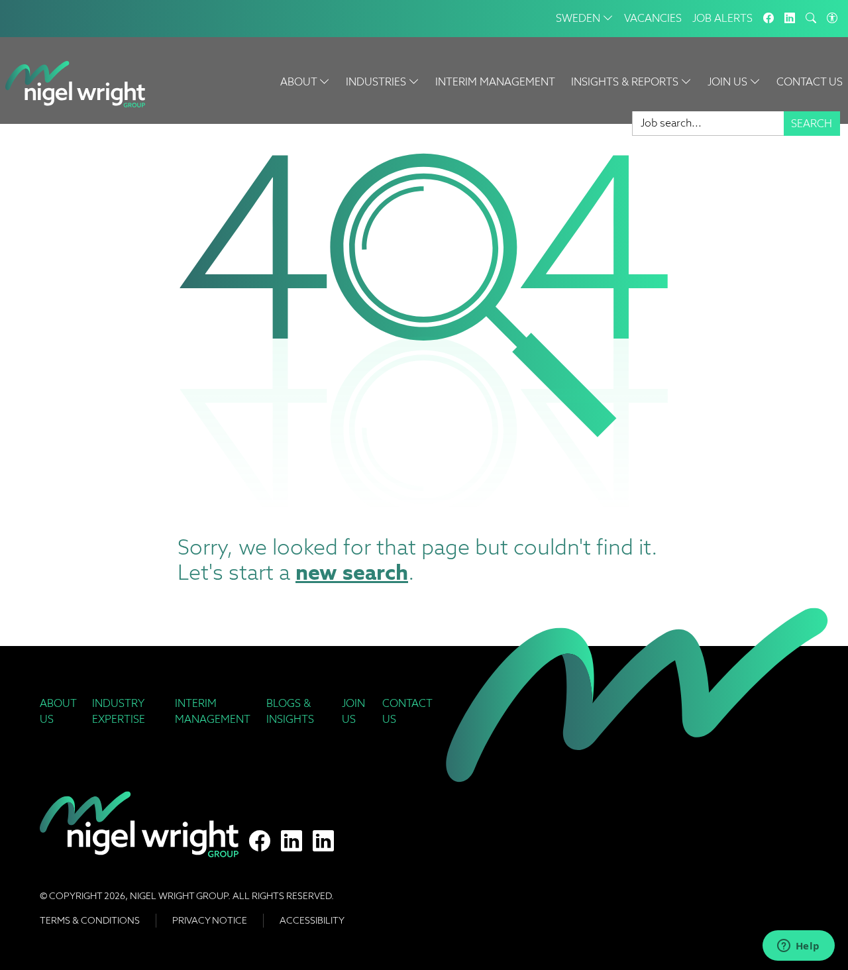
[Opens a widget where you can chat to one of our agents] (798, 946)
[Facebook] (768, 18)
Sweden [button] (579, 18)
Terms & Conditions (90, 920)
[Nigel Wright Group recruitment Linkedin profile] (291, 841)
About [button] (299, 82)
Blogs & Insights (290, 711)
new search (351, 572)
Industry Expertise (118, 711)
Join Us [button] (729, 82)
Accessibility (312, 920)
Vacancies (653, 18)
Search (811, 124)
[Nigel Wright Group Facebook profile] (259, 841)
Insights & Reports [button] (626, 82)
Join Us (353, 711)
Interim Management (495, 82)
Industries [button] (377, 82)
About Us (58, 711)
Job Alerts (722, 18)
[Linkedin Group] (789, 18)
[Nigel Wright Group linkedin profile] (323, 841)
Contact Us (809, 82)
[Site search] (811, 18)
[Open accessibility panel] (832, 18)
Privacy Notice (209, 920)
